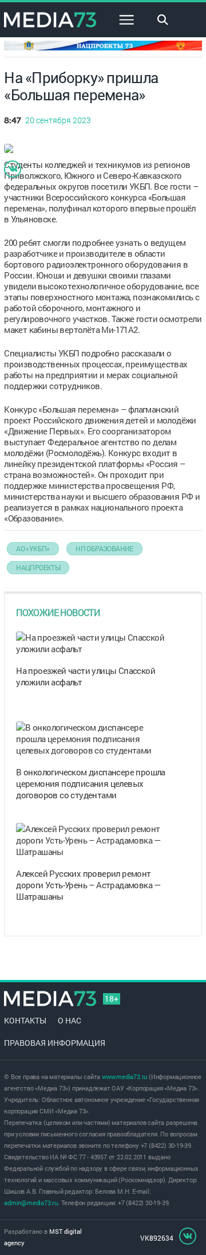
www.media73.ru (124, 1076)
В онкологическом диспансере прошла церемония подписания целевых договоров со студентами (90, 783)
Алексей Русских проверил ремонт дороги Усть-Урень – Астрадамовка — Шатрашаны (88, 885)
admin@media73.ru (31, 1202)
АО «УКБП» (33, 548)
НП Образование (104, 548)
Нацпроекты (38, 567)
